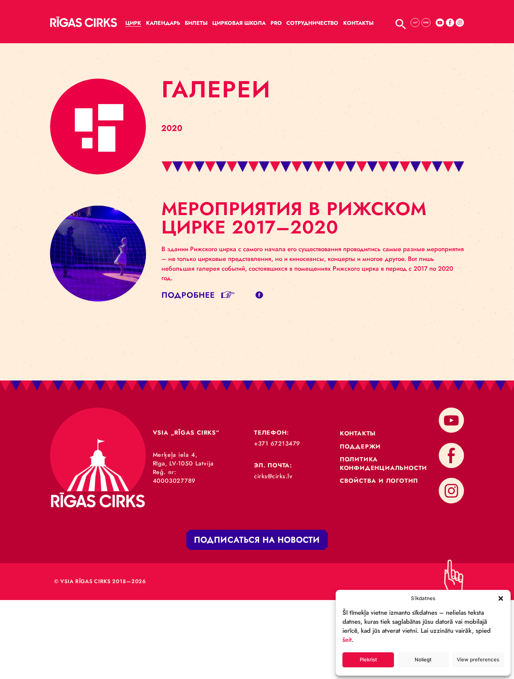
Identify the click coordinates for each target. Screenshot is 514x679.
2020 (171, 128)
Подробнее (188, 295)
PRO (276, 23)
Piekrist (368, 659)
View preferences (478, 659)
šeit (347, 639)
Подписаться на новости (257, 540)
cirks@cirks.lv (273, 476)
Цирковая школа (239, 23)
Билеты (196, 23)
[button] (500, 598)
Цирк (133, 23)
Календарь (163, 23)
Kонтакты (358, 23)
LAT (415, 22)
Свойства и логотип (379, 480)
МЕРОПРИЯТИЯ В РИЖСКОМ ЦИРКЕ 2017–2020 (294, 218)
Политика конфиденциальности (383, 463)
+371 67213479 (277, 443)
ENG (426, 22)
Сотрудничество (312, 23)
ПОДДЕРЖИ (360, 446)
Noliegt (423, 659)
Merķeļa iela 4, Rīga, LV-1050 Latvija (183, 459)
